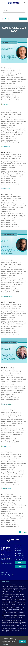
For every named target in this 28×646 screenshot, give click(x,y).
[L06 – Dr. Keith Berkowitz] (14, 296)
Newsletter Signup (21, 557)
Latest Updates (20, 555)
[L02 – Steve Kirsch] (14, 104)
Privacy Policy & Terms (7, 632)
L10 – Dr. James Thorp (7, 494)
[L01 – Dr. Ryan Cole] (14, 50)
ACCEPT (22, 641)
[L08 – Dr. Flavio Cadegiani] (14, 404)
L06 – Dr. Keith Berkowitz (8, 302)
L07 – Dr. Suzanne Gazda (7, 367)
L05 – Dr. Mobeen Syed (7, 260)
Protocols (19, 550)
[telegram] (12, 575)
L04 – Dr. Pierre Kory (6, 194)
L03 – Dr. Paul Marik (6, 152)
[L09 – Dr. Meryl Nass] (14, 446)
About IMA (19, 548)
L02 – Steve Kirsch (6, 110)
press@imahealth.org (6, 555)
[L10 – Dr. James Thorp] (14, 489)
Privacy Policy (5, 644)
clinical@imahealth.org (6, 559)
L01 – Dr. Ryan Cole (6, 68)
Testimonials (20, 553)
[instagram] (9, 575)
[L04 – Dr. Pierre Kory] (14, 189)
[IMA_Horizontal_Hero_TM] (14, 2)
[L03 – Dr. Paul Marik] (14, 146)
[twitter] (5, 575)
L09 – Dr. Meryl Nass (6, 452)
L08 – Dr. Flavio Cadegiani (8, 410)
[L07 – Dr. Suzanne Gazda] (14, 350)
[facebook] (2, 575)
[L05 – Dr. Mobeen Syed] (14, 242)
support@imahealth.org (7, 563)
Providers (19, 552)
